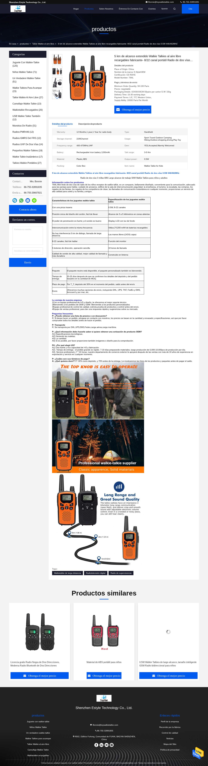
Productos (89, 9)
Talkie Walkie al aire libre (43, 44)
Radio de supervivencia (121, 573)
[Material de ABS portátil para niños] (39, 631)
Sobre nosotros (106, 9)
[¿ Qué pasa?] (15, 200)
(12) (26, 118)
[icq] (34, 200)
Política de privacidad (169, 750)
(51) (26, 80)
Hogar (76, 9)
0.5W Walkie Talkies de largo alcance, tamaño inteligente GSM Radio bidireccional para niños (103, 664)
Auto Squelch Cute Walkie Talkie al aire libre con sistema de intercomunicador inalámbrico (168, 664)
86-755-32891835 (190, 2)
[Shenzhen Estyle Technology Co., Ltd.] (18, 8)
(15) (27, 89)
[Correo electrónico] (28, 200)
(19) (27, 150)
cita (190, 9)
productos (24, 44)
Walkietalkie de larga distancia (67, 573)
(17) (27, 157)
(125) (25, 64)
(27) (27, 97)
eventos (152, 9)
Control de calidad (170, 733)
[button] (57, 98)
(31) (24, 125)
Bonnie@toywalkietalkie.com (161, 2)
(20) (27, 110)
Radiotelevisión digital (95, 573)
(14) (27, 144)
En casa (12, 44)
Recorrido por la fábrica (169, 727)
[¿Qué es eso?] (21, 200)
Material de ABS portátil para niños (39, 662)
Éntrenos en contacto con (131, 9)
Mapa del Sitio (170, 744)
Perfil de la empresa (170, 721)
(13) (26, 103)
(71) (24, 72)
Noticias (169, 738)
